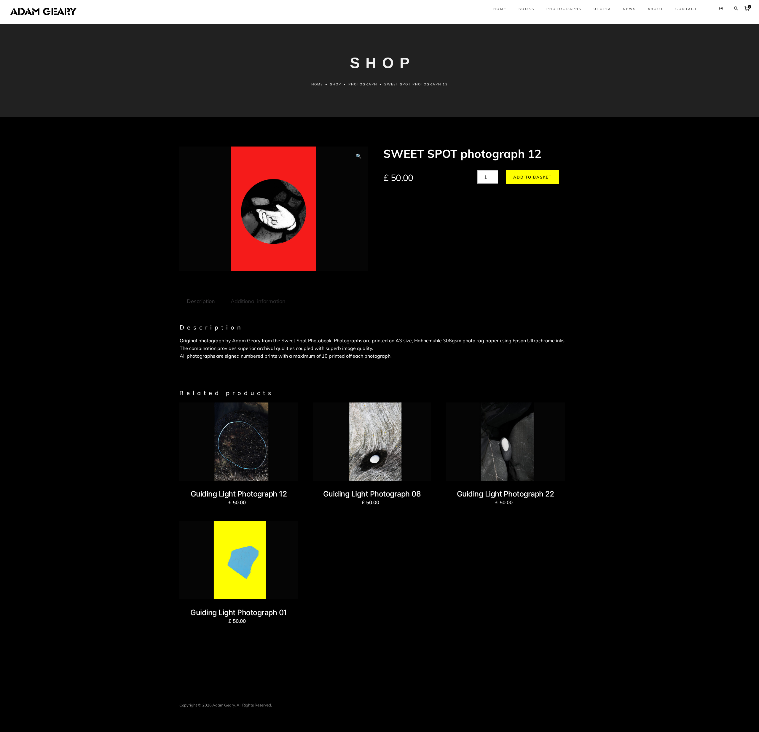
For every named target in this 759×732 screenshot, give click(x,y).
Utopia (602, 9)
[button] (359, 156)
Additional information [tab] (258, 301)
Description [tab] (201, 301)
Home (500, 9)
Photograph (362, 84)
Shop (335, 84)
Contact (686, 9)
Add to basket (532, 177)
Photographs (564, 9)
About (656, 9)
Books (527, 9)
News (629, 9)
